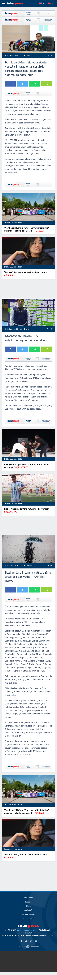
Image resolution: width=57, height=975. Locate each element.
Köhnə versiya (28, 919)
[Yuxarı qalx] (49, 967)
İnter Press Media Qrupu (27, 930)
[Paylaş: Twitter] (22, 84)
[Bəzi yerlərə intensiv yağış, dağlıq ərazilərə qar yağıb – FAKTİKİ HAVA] (28, 549)
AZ (44, 3)
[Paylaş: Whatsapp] (34, 84)
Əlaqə (28, 906)
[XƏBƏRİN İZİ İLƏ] (15, 3)
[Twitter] (26, 941)
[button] (46, 83)
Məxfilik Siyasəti (28, 914)
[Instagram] (30, 941)
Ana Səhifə (28, 898)
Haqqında (28, 902)
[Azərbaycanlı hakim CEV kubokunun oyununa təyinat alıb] (28, 313)
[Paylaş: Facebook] (10, 84)
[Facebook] (21, 941)
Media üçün (28, 910)
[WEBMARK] (28, 946)
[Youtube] (35, 941)
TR (52, 3)
